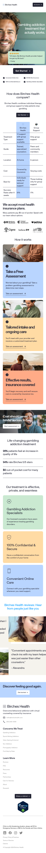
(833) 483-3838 (11, 721)
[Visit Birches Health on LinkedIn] (4, 833)
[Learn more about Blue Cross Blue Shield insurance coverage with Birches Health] (9, 222)
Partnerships (7, 777)
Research (6, 788)
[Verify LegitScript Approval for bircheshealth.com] (23, 807)
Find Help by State (9, 751)
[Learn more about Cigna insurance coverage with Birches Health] (9, 230)
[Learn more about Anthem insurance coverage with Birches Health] (23, 230)
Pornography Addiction (10, 747)
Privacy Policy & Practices (11, 837)
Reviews (5, 762)
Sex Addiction (7, 744)
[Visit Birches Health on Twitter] (21, 833)
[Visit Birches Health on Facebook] (10, 833)
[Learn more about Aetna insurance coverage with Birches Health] (36, 222)
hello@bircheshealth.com (14, 717)
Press (4, 773)
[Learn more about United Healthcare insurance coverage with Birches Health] (23, 222)
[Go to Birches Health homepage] (16, 706)
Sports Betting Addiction (11, 736)
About (5, 784)
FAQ (4, 766)
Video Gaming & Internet (11, 740)
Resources (6, 769)
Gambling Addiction (9, 732)
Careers (5, 843)
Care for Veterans (8, 780)
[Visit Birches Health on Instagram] (15, 833)
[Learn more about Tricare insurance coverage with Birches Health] (37, 230)
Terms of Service (8, 840)
